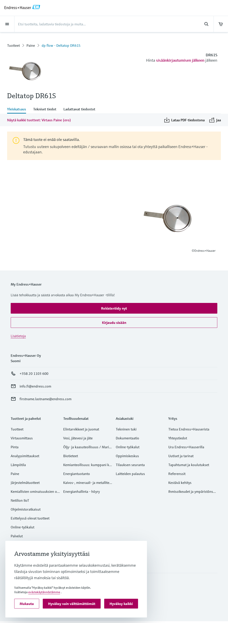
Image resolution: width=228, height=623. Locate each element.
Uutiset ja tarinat (180, 456)
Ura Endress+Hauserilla (186, 447)
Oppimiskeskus (127, 456)
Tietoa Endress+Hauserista (188, 429)
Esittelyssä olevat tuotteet (30, 518)
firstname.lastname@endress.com (45, 399)
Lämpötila (18, 465)
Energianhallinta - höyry (81, 491)
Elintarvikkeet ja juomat (81, 429)
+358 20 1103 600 (34, 373)
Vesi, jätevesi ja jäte (78, 438)
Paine (30, 45)
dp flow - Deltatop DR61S (61, 45)
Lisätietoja (18, 336)
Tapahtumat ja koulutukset (188, 465)
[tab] (18, 109)
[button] (114, 308)
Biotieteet (70, 456)
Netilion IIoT (20, 500)
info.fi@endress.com (35, 386)
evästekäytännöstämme (44, 592)
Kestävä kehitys (179, 482)
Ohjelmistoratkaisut (26, 509)
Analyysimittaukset (25, 456)
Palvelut (17, 536)
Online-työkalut (22, 527)
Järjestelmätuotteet (25, 482)
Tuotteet (13, 45)
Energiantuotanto (76, 473)
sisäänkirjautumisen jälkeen (180, 60)
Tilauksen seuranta (130, 465)
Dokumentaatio (127, 438)
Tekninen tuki (126, 429)
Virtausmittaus (22, 438)
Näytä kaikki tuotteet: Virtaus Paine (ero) (39, 120)
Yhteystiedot (177, 438)
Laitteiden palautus (130, 473)
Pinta (14, 447)
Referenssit (176, 473)
